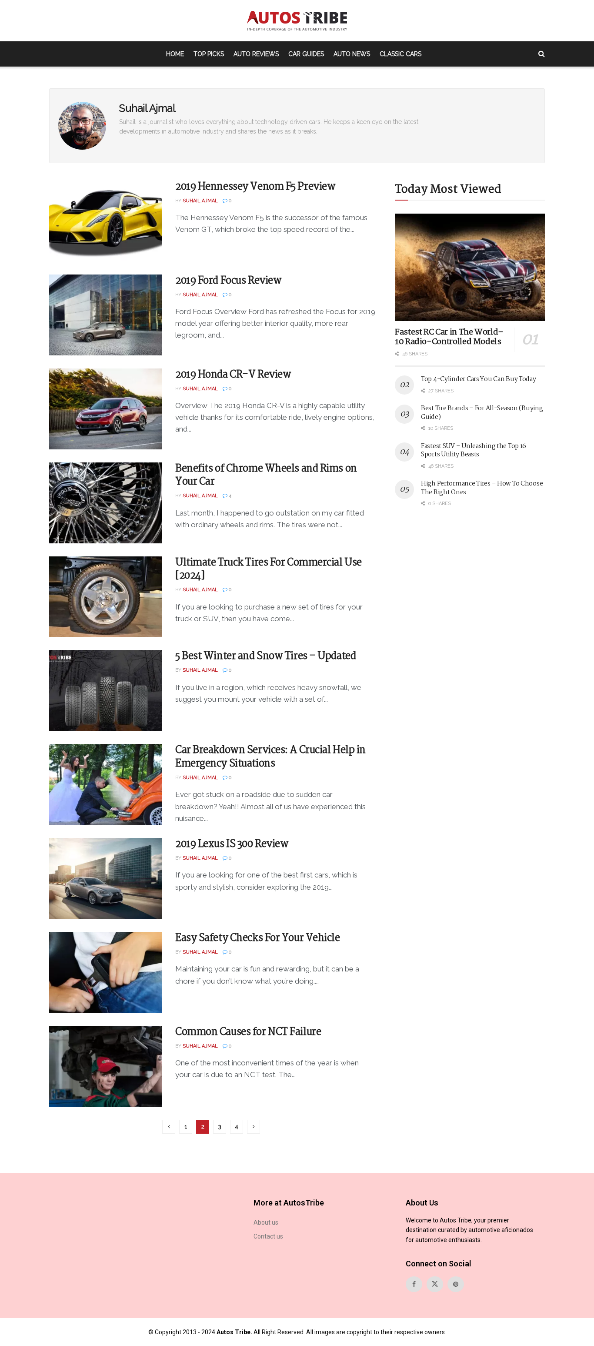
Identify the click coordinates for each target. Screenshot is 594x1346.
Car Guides (306, 53)
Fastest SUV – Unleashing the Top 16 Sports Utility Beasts (473, 450)
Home (175, 53)
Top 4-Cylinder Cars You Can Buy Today (478, 379)
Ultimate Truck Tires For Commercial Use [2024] (268, 569)
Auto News (352, 53)
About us (266, 1222)
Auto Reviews (256, 53)
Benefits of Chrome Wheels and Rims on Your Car (266, 475)
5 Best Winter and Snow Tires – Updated (265, 656)
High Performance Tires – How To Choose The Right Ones (482, 488)
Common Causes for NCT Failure (248, 1032)
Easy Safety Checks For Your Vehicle (257, 938)
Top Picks (209, 53)
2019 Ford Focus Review (228, 281)
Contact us (268, 1236)
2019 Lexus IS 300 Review (231, 844)
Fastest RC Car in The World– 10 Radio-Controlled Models (449, 337)
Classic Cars (400, 53)
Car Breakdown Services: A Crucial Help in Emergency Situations (270, 757)
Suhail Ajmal (200, 201)
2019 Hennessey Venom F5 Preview (255, 187)
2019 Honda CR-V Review (233, 375)
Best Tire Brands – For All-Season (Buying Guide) (482, 412)
